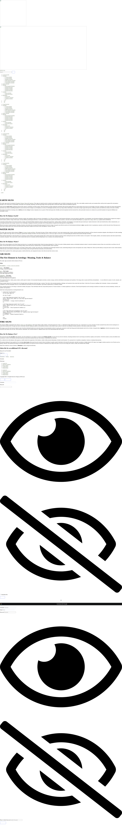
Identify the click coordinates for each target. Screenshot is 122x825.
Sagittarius (2, 275)
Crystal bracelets (6, 74)
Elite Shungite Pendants (10, 86)
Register (3, 822)
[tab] (61, 193)
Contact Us (5, 363)
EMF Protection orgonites (10, 80)
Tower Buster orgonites (9, 81)
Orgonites (4, 75)
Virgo (25, 203)
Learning (4, 91)
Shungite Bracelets (9, 87)
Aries (1, 267)
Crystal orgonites (8, 77)
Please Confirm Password (5, 820)
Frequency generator (9, 97)
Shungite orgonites (9, 79)
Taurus (22, 203)
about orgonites (8, 93)
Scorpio (29, 232)
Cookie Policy (5, 366)
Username (2, 382)
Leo (1, 271)
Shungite (4, 85)
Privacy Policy (5, 365)
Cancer (25, 232)
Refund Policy (5, 367)
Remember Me (4, 594)
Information (5, 95)
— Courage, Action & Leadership (9, 265)
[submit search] (13, 72)
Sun (61, 324)
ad (5, 99)
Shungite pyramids (9, 89)
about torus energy (9, 94)
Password (2, 384)
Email (1, 353)
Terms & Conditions (7, 364)
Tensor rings (7, 96)
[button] (61, 358)
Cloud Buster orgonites (9, 82)
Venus (97, 219)
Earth (84, 219)
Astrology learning (9, 98)
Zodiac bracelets (6, 83)
